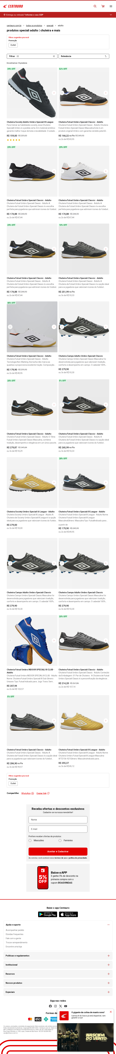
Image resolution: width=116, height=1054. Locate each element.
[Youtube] (65, 1006)
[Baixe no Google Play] (47, 914)
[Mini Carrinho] (103, 6)
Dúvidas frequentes (14, 934)
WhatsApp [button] (26, 793)
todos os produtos (34, 25)
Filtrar (14, 56)
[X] (60, 1006)
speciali (50, 25)
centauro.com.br (14, 25)
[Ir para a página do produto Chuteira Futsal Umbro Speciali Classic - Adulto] (84, 92)
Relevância (66, 56)
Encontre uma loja (14, 946)
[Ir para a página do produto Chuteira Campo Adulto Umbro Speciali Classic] (84, 326)
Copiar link (41, 793)
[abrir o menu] (111, 6)
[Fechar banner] (111, 1012)
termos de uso (61, 858)
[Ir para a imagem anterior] (10, 93)
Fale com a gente (13, 938)
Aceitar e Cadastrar (58, 851)
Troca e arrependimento (16, 942)
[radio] (13, 45)
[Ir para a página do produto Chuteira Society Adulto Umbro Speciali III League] (32, 92)
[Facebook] (50, 1006)
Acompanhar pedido (15, 930)
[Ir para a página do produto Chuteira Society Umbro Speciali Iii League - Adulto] (32, 482)
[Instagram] (55, 1006)
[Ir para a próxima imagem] (54, 93)
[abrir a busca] (95, 6)
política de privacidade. (78, 858)
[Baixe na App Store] (68, 914)
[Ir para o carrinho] (103, 6)
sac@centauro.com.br (10, 1033)
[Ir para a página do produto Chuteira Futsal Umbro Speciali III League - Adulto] (84, 482)
